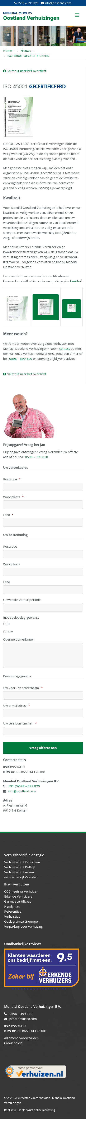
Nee (10, 631)
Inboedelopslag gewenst (21, 617)
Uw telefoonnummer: (20, 723)
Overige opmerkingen (18, 639)
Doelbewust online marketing (36, 1110)
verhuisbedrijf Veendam (21, 877)
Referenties (12, 911)
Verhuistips (12, 916)
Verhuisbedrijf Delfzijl (19, 867)
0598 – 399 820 (27, 3)
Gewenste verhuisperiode (22, 600)
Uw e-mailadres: (16, 706)
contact (64, 348)
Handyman (12, 906)
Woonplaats (13, 497)
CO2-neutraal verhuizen (21, 891)
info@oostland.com (57, 3)
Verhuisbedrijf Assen (19, 872)
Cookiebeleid (13, 1043)
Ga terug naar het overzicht (26, 71)
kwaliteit (76, 281)
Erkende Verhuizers (18, 896)
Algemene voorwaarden (21, 1038)
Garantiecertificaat (17, 901)
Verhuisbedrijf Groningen (22, 862)
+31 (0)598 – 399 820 (24, 786)
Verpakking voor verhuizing (23, 926)
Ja (9, 623)
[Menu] (77, 15)
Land (8, 515)
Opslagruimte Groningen (21, 921)
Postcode (11, 479)
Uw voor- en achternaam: (23, 688)
